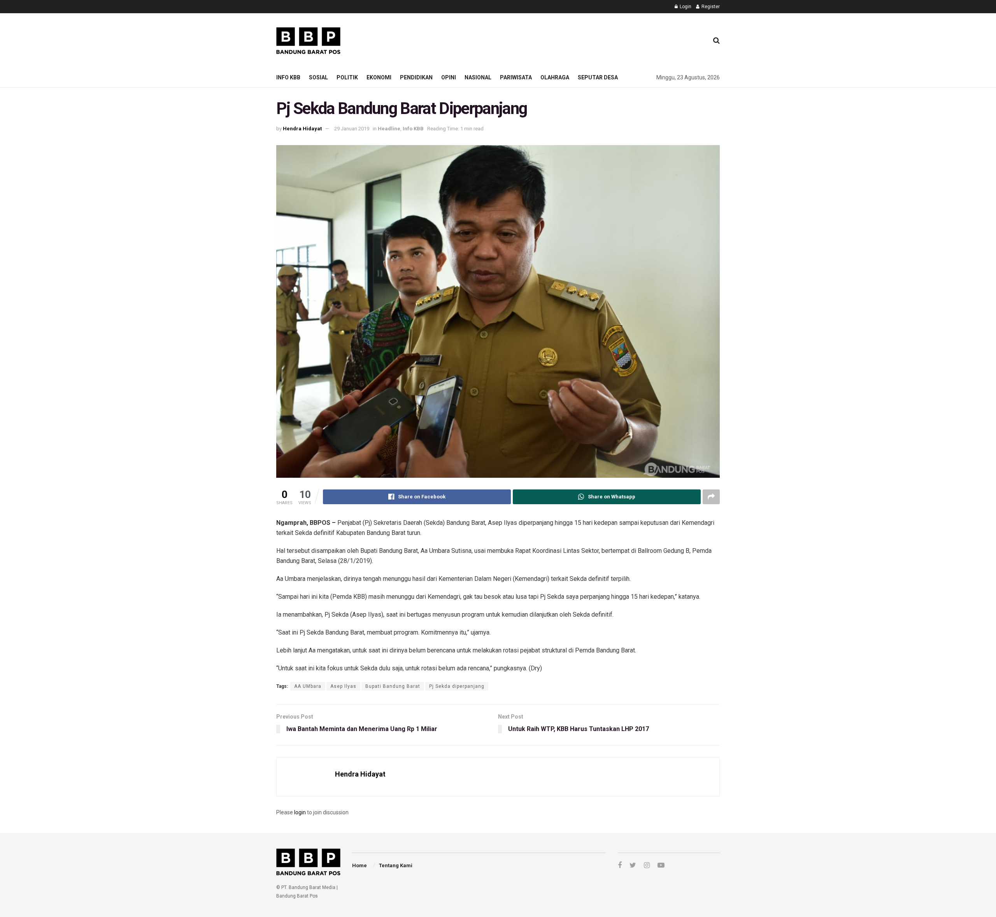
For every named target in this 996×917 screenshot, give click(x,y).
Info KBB (288, 77)
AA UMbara (307, 686)
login (300, 812)
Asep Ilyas (343, 686)
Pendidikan (416, 77)
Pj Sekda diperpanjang (456, 686)
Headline (389, 129)
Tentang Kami (395, 865)
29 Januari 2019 (351, 129)
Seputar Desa (598, 77)
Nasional (478, 77)
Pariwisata (516, 77)
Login (685, 6)
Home (359, 865)
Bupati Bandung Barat (392, 686)
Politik (347, 77)
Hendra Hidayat (302, 129)
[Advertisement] (560, 39)
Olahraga (554, 77)
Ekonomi (378, 77)
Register (710, 6)
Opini (448, 77)
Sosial (318, 77)
